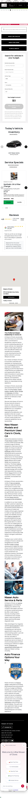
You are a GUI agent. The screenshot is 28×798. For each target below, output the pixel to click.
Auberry (7, 391)
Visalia (20, 389)
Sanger (21, 391)
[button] (14, 280)
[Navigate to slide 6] (10, 10)
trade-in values (14, 544)
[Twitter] (9, 740)
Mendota (9, 393)
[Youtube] (12, 740)
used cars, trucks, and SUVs (12, 506)
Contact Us (7, 727)
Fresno (15, 389)
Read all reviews (22, 219)
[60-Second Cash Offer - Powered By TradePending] (14, 24)
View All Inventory (13, 134)
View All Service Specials (13, 165)
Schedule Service (13, 167)
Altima (19, 464)
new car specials (15, 483)
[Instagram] (6, 740)
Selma (16, 391)
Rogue (11, 473)
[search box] (14, 29)
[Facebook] (2, 740)
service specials (14, 626)
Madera (12, 391)
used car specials (13, 516)
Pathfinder (8, 451)
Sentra (6, 460)
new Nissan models (11, 441)
